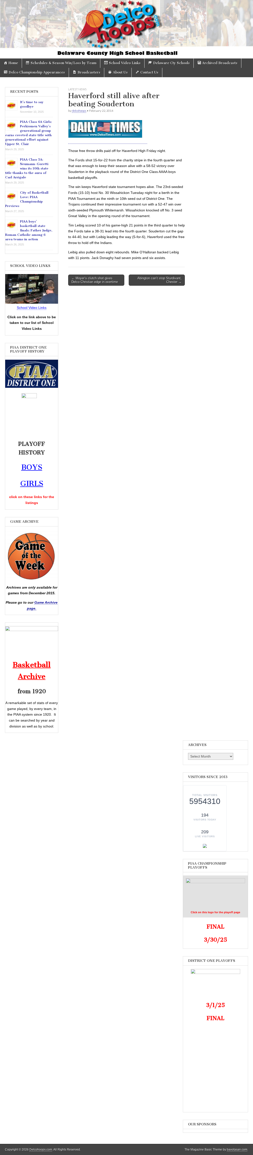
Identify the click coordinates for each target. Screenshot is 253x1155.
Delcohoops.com (40, 1149)
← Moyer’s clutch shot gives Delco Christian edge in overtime (94, 280)
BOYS (31, 467)
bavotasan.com (237, 1149)
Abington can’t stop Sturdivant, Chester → (159, 280)
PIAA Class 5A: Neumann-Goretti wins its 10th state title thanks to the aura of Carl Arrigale (26, 168)
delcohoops (79, 110)
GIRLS (31, 483)
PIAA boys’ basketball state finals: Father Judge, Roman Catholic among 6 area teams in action (28, 230)
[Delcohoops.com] (126, 29)
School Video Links (31, 308)
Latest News (77, 89)
